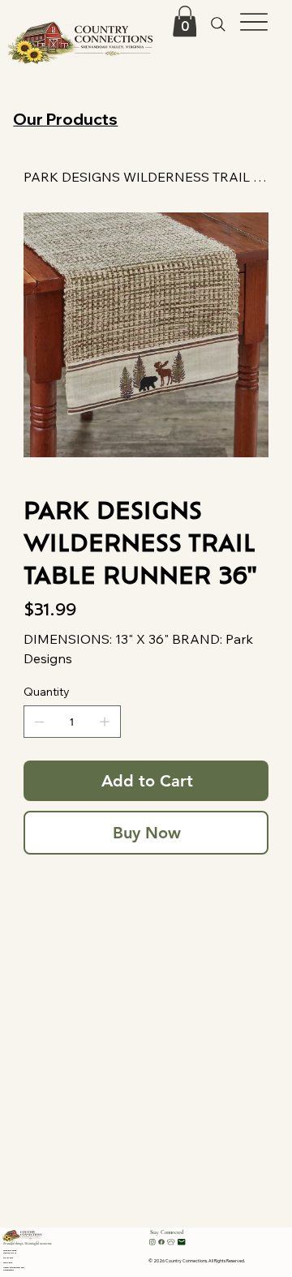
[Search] (218, 24)
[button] (185, 21)
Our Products (65, 119)
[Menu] (253, 22)
